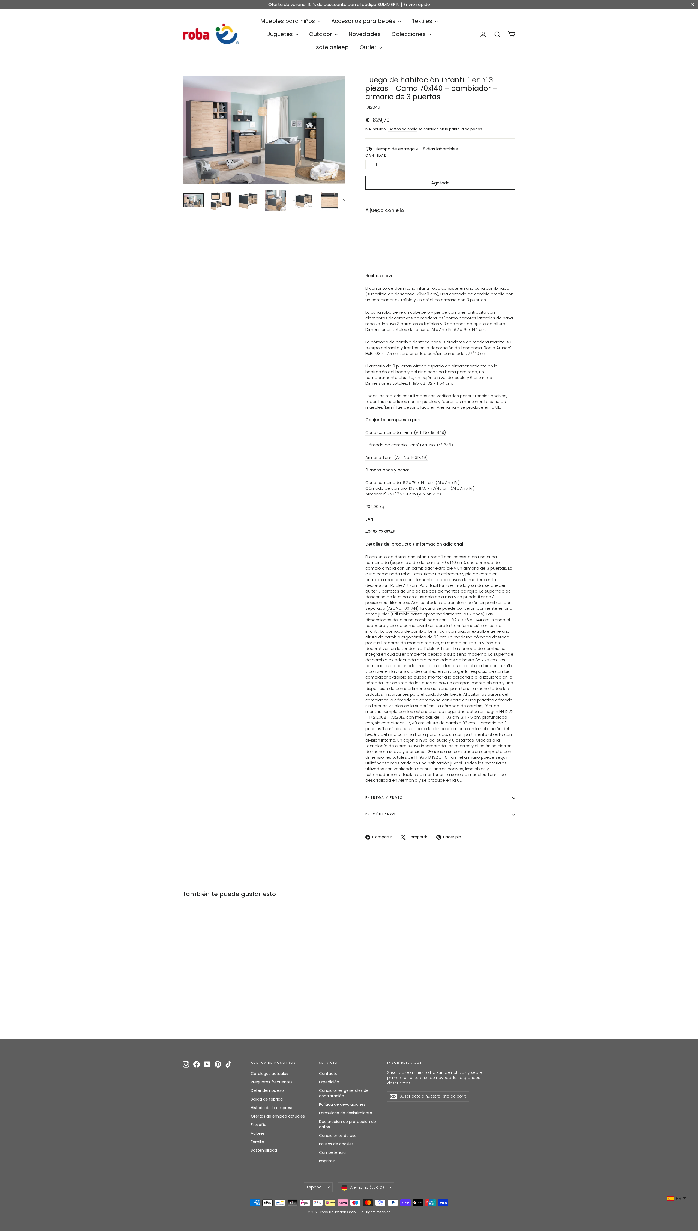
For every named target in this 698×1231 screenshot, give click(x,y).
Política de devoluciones (342, 1104)
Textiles (423, 21)
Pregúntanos (380, 814)
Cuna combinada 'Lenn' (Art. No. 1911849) (405, 432)
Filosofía (258, 1124)
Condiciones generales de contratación (344, 1093)
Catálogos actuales (269, 1073)
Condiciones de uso (338, 1135)
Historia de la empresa (272, 1107)
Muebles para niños (288, 21)
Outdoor (321, 34)
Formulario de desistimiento (345, 1113)
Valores (258, 1133)
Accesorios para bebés (364, 21)
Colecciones (409, 34)
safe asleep (332, 47)
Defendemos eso (267, 1090)
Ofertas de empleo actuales (278, 1116)
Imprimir (327, 1161)
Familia (257, 1142)
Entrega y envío (384, 797)
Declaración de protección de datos (347, 1124)
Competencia (332, 1152)
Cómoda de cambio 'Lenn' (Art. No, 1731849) (409, 445)
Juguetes (280, 34)
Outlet (369, 47)
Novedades (364, 34)
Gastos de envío (402, 129)
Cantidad (376, 155)
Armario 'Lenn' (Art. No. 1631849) (396, 457)
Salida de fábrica (267, 1099)
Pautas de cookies (336, 1144)
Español (315, 1187)
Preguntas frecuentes (272, 1082)
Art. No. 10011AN (402, 608)
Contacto (328, 1073)
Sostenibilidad (264, 1150)
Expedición (329, 1082)
